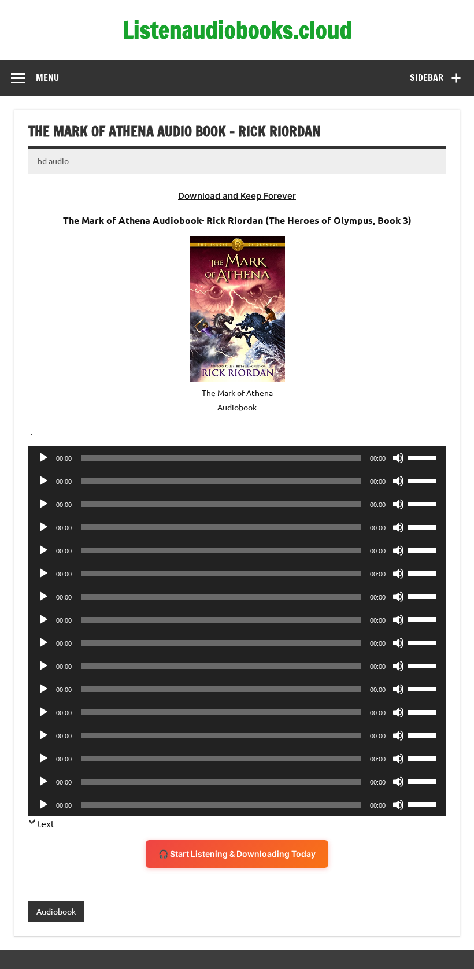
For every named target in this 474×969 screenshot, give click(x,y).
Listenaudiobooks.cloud (237, 29)
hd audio (53, 161)
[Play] (43, 458)
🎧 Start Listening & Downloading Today (237, 854)
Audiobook (56, 911)
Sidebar (426, 77)
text (46, 823)
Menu (47, 77)
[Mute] (398, 458)
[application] (237, 457)
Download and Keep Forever (237, 195)
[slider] (424, 456)
